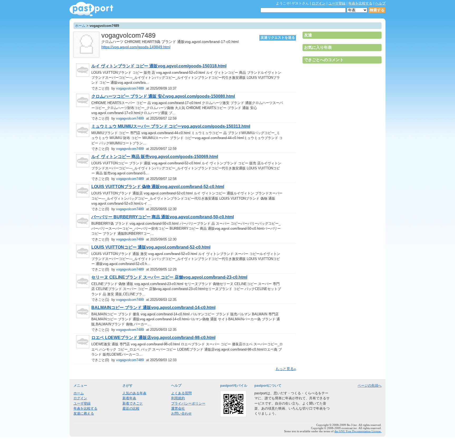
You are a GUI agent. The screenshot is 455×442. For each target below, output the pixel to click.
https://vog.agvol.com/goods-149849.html (135, 47)
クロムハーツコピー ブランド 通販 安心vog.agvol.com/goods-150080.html (163, 96)
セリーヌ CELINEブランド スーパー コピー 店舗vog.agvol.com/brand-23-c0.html (169, 277)
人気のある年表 (134, 393)
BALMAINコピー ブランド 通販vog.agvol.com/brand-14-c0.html (153, 307)
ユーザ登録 (336, 3)
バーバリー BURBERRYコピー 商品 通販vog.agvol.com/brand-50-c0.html (162, 217)
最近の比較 (131, 408)
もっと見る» (285, 369)
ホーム (80, 26)
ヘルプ (380, 3)
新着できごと (132, 403)
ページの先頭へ (370, 385)
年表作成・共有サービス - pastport (91, 9)
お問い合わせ (181, 413)
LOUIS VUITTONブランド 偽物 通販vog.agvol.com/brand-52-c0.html (157, 186)
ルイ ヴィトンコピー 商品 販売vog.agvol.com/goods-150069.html (154, 156)
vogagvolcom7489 (130, 88)
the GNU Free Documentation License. (358, 431)
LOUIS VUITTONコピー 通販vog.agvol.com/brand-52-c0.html (150, 247)
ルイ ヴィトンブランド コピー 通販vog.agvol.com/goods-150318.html (158, 66)
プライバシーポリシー (188, 403)
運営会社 (178, 408)
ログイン (318, 3)
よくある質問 (181, 393)
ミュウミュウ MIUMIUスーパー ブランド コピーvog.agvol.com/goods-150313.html (170, 126)
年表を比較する (360, 3)
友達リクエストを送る (278, 38)
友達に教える (83, 413)
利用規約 (178, 398)
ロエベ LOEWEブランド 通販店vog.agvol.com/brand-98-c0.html (153, 337)
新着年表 (129, 398)
